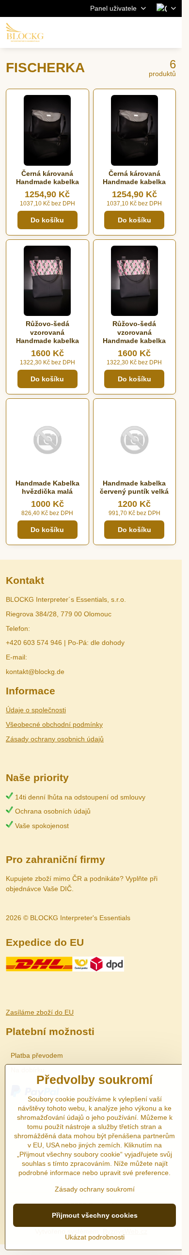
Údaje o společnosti (36, 710)
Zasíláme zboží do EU (40, 1012)
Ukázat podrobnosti (95, 1237)
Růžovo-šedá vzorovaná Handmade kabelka (47, 332)
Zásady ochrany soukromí (95, 1189)
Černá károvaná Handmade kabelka (47, 178)
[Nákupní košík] (146, 32)
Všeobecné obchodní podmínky (54, 724)
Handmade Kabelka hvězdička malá (47, 487)
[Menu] (170, 32)
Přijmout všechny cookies (95, 1215)
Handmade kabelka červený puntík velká (134, 487)
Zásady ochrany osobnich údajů (55, 739)
